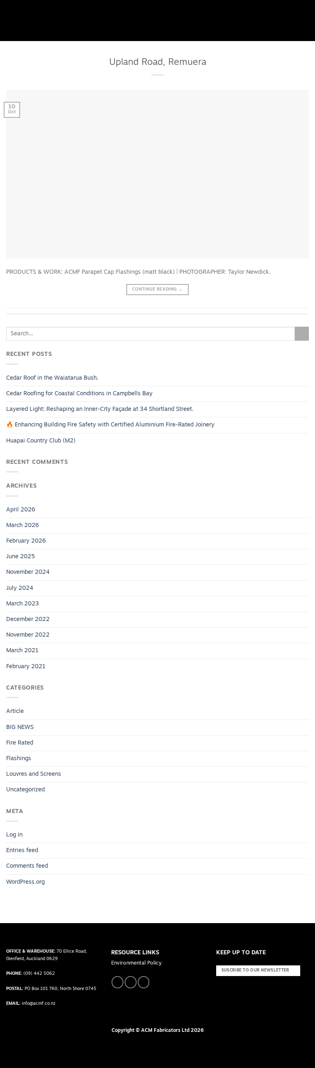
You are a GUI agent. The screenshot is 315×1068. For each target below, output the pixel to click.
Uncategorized (25, 790)
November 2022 (28, 635)
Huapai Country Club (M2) (42, 441)
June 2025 (20, 557)
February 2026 (26, 541)
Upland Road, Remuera (157, 62)
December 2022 (28, 620)
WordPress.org (25, 882)
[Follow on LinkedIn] (144, 982)
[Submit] (302, 334)
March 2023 (22, 604)
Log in (14, 835)
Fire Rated (19, 743)
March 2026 (22, 526)
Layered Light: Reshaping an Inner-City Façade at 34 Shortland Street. (100, 409)
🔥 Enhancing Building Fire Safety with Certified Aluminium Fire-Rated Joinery (110, 425)
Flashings (18, 759)
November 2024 (28, 572)
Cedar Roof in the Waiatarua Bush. (52, 378)
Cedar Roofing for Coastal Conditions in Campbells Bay (79, 394)
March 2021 (22, 651)
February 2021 (26, 667)
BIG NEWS (20, 727)
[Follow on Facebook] (117, 982)
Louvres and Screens (33, 774)
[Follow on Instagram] (131, 982)
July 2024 (19, 588)
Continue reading (157, 289)
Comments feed (27, 866)
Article (15, 711)
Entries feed (22, 851)
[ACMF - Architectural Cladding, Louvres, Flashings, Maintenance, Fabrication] (30, 21)
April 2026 (20, 510)
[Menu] (304, 20)
